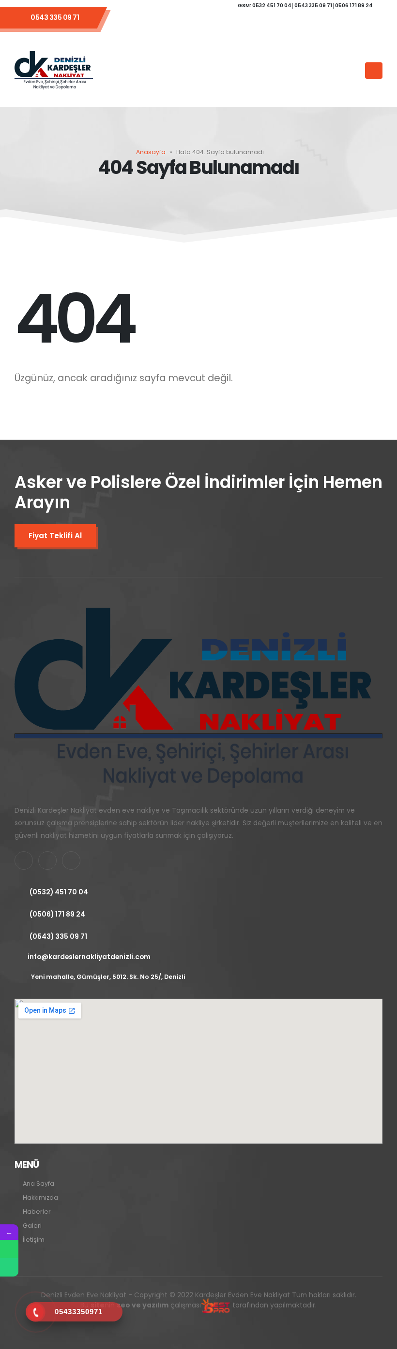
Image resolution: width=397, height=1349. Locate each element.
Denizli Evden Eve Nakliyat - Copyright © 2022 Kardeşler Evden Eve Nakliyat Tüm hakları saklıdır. (198, 1300)
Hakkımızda (40, 1197)
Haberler (37, 1211)
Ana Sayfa (38, 1183)
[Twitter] (200, 23)
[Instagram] (226, 23)
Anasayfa (151, 152)
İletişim (34, 1239)
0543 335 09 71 (55, 17)
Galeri (32, 1225)
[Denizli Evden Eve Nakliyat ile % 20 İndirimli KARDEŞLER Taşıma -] (54, 70)
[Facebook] (173, 23)
